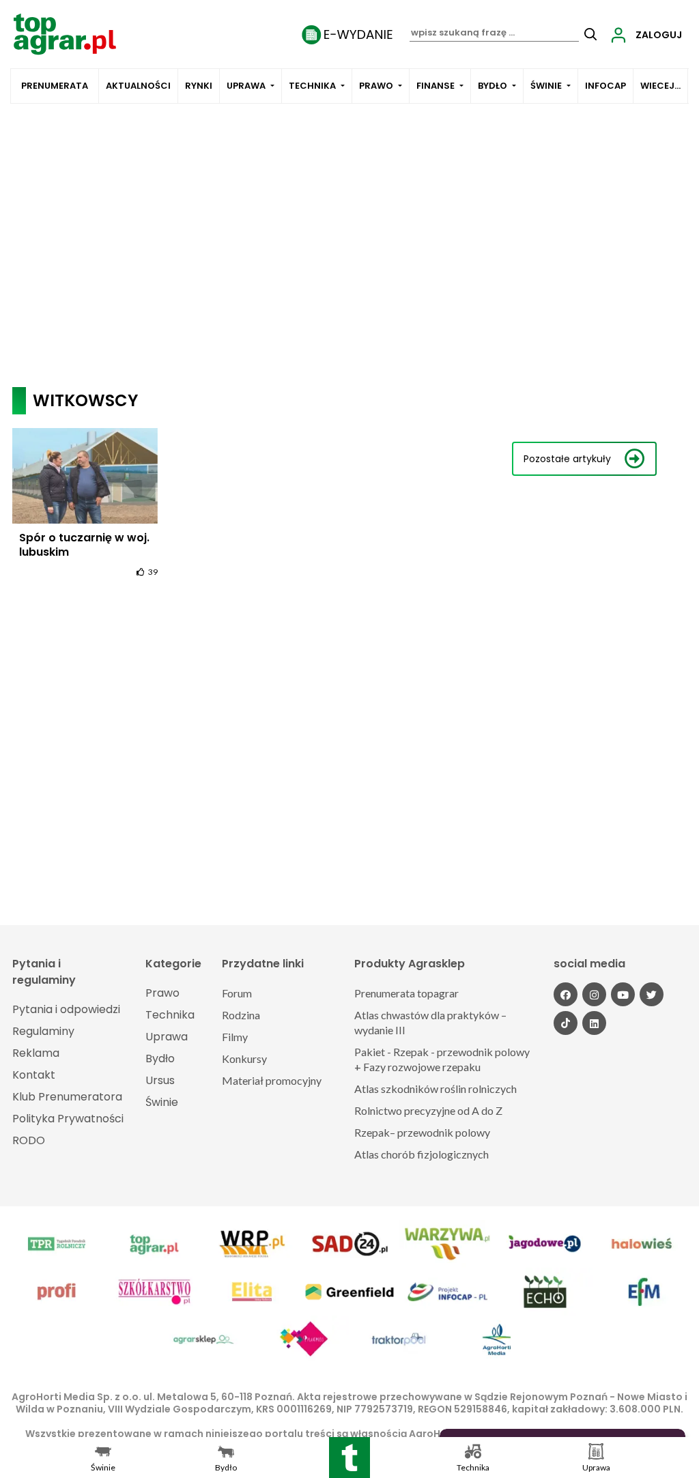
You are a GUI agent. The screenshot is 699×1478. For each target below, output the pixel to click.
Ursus (160, 1080)
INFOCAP (605, 85)
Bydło (492, 85)
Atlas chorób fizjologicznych (421, 1154)
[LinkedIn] (594, 1023)
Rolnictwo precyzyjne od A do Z (428, 1110)
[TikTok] (565, 1023)
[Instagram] (594, 994)
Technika (312, 85)
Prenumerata (54, 85)
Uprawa (246, 85)
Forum (237, 992)
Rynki (198, 85)
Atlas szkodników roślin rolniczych (435, 1088)
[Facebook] (565, 994)
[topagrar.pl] (64, 33)
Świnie (546, 85)
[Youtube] (623, 994)
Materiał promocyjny (272, 1080)
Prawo (376, 85)
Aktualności (138, 85)
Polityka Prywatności (68, 1118)
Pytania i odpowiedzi (66, 1009)
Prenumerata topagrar (406, 992)
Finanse (435, 85)
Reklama (35, 1053)
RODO (28, 1140)
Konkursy (244, 1058)
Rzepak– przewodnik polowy (422, 1132)
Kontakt (33, 1075)
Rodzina (241, 1014)
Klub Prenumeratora (67, 1097)
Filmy (235, 1036)
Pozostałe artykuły (567, 459)
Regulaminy (43, 1031)
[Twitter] (652, 994)
